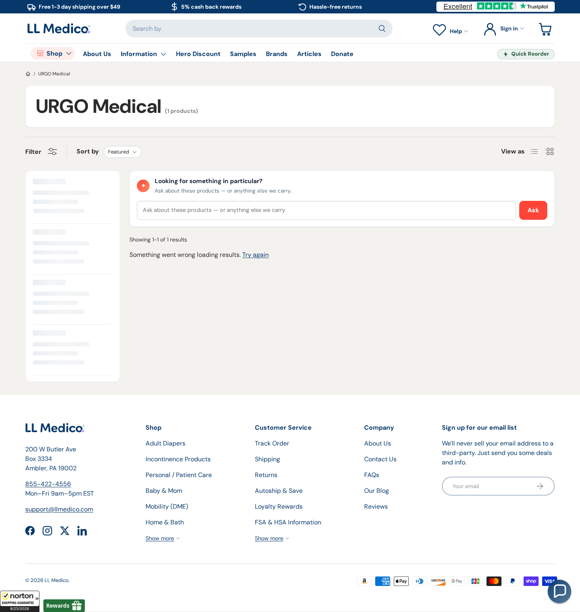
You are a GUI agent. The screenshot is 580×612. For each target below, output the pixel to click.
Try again (255, 255)
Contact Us (380, 459)
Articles (309, 54)
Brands (277, 54)
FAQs (371, 475)
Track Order (272, 443)
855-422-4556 (48, 484)
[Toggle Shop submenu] (68, 53)
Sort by (88, 151)
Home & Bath (165, 522)
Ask (533, 210)
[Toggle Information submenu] (163, 54)
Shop (54, 53)
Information (139, 54)
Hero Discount (198, 54)
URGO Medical (54, 74)
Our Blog (376, 491)
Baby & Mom (164, 491)
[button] (19, 601)
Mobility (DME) (167, 506)
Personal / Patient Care (179, 475)
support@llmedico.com (59, 509)
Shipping (267, 459)
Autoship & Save (279, 491)
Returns (266, 475)
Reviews (376, 506)
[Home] (28, 74)
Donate (342, 54)
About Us (97, 54)
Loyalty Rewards (279, 506)
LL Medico (57, 580)
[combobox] (258, 28)
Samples (243, 54)
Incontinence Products (178, 459)
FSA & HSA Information (288, 522)
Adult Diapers (165, 443)
